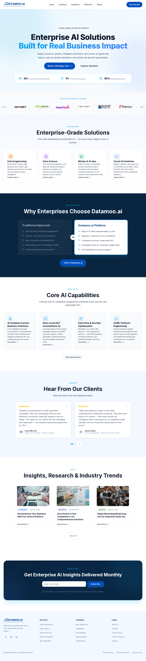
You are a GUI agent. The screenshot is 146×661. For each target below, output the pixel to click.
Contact (115, 641)
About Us (115, 624)
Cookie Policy (137, 652)
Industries (75, 4)
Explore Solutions (89, 66)
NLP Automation (45, 641)
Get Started (134, 4)
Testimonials (80, 641)
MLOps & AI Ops (46, 633)
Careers (115, 629)
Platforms (88, 4)
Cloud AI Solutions (46, 637)
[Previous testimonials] (66, 444)
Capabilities (80, 629)
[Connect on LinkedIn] (17, 637)
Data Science (45, 629)
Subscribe (95, 584)
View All (73, 536)
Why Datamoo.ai (82, 624)
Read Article (22, 524)
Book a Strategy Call (58, 66)
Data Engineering (46, 624)
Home (51, 4)
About (99, 4)
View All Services (73, 357)
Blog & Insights (81, 637)
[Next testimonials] (79, 444)
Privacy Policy (117, 633)
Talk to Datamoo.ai (73, 263)
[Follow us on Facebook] (6, 637)
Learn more (12, 177)
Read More (11, 342)
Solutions (63, 4)
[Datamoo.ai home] (14, 4)
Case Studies (81, 633)
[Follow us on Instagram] (11, 637)
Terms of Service (118, 637)
